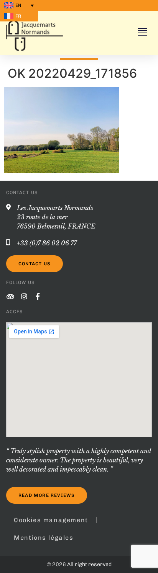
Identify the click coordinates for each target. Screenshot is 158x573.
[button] (142, 33)
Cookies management (51, 520)
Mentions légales (44, 537)
